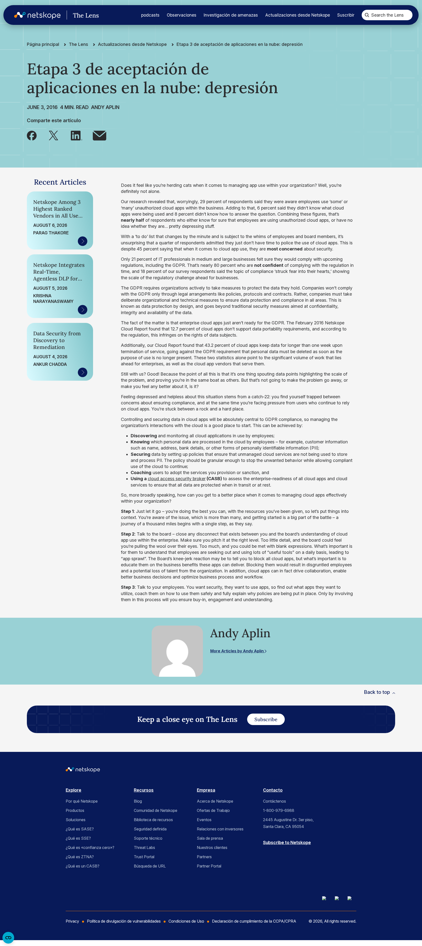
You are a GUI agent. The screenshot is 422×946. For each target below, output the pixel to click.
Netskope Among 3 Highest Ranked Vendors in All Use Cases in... (57, 209)
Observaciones (181, 15)
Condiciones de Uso (186, 921)
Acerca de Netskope (215, 801)
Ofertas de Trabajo (213, 810)
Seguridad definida (150, 829)
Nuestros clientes (212, 847)
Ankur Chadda (50, 364)
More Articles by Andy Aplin (237, 650)
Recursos (144, 790)
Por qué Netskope (82, 801)
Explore (73, 790)
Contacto (273, 790)
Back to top (377, 692)
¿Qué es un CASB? (82, 866)
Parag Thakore (51, 232)
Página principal (43, 44)
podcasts (150, 15)
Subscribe (265, 719)
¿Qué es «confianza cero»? (90, 847)
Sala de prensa (210, 838)
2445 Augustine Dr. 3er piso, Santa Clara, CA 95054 (288, 823)
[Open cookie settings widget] (8, 938)
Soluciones (75, 819)
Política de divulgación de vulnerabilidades (124, 921)
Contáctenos (274, 801)
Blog (138, 801)
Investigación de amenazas (231, 15)
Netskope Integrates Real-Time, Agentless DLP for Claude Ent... (58, 271)
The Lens (78, 44)
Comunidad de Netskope (155, 810)
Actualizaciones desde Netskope (297, 15)
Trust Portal (144, 856)
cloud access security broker (177, 478)
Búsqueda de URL (150, 866)
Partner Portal (209, 866)
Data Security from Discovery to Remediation (57, 340)
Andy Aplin (105, 107)
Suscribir (345, 15)
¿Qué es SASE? (80, 829)
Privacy (72, 921)
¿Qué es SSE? (78, 838)
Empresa (206, 790)
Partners (204, 856)
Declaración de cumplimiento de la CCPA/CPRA (254, 921)
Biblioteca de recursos (153, 819)
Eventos (204, 819)
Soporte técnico (148, 838)
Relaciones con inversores (220, 829)
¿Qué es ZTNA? (80, 856)
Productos (75, 810)
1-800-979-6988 (278, 810)
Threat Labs (144, 847)
